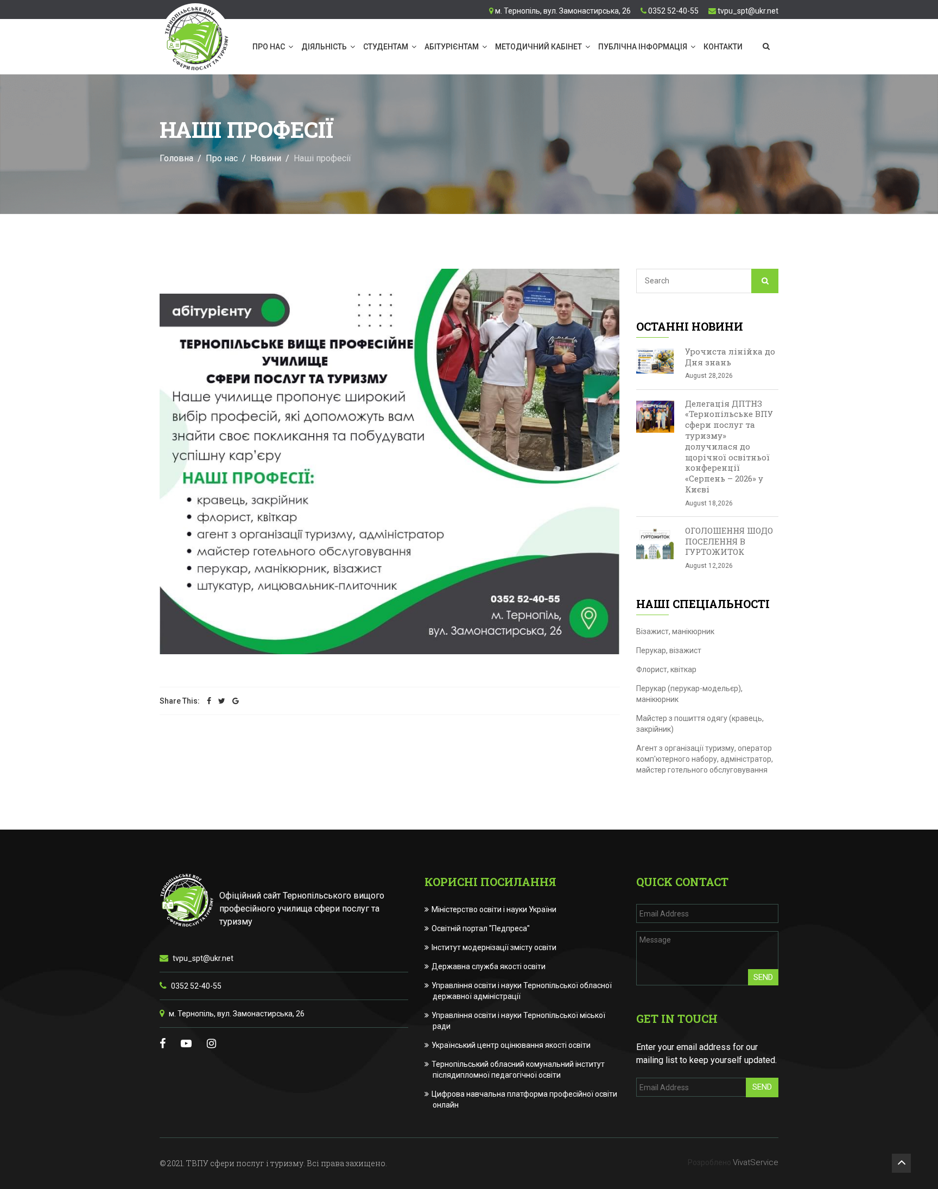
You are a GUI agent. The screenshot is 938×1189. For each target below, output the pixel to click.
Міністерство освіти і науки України (494, 909)
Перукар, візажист (668, 650)
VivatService (755, 1162)
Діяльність (324, 46)
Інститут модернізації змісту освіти (494, 947)
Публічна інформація (642, 46)
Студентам (385, 46)
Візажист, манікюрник (675, 631)
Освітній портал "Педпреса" (481, 928)
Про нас (268, 46)
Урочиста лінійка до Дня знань (730, 357)
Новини (265, 158)
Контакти (723, 46)
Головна (176, 158)
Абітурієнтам (451, 46)
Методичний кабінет (538, 46)
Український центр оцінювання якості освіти (512, 1045)
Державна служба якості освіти (489, 966)
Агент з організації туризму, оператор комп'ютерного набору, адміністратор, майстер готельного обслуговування (704, 759)
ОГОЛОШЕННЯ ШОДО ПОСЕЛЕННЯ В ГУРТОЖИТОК (729, 541)
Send (763, 977)
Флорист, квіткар (666, 669)
